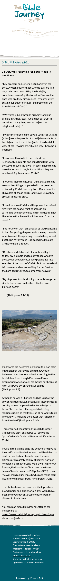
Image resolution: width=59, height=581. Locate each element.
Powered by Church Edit (29, 578)
